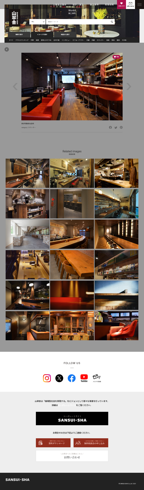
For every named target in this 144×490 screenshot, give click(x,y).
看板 (107, 40)
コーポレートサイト (67, 405)
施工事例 (94, 4)
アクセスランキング (21, 40)
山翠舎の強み (59, 4)
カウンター (100, 40)
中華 (32, 40)
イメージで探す (42, 34)
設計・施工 (78, 4)
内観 (88, 40)
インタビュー (66, 40)
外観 (93, 40)
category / (24, 127)
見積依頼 (109, 4)
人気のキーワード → (54, 26)
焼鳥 (37, 40)
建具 (118, 40)
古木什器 (56, 40)
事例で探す (19, 34)
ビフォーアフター (78, 40)
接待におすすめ (46, 40)
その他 (124, 40)
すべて (11, 40)
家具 (113, 40)
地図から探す (65, 34)
